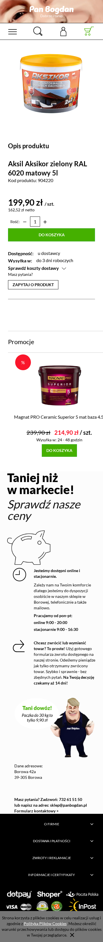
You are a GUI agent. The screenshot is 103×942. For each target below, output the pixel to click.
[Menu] (12, 31)
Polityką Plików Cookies (45, 923)
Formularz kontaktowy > (36, 810)
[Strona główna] (51, 11)
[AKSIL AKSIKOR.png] (51, 82)
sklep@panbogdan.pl (68, 805)
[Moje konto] (63, 31)
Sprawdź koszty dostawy (33, 268)
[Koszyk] (89, 31)
